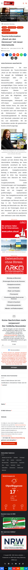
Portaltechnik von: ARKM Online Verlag (10, 557)
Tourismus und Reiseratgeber (9, 32)
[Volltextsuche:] (26, 4)
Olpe (3, 465)
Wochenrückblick (14, 350)
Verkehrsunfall (20, 467)
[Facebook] (3, 54)
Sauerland (13, 465)
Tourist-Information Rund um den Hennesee (14, 298)
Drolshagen (22, 457)
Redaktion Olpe (6, 48)
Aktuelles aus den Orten (7, 457)
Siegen (18, 465)
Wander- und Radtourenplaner (14, 308)
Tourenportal (14, 294)
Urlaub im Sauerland (14, 302)
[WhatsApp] (21, 54)
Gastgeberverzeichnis (14, 284)
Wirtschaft (4, 470)
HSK (8, 460)
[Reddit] (17, 54)
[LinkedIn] (10, 54)
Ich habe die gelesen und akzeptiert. (13, 439)
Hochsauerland (12, 27)
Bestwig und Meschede (14, 278)
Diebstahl (16, 457)
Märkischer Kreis (14, 462)
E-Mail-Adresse (6, 410)
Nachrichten (21, 462)
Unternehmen (12, 467)
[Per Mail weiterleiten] (12, 58)
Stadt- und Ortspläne (14, 291)
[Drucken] (15, 58)
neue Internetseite (14, 287)
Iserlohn (12, 460)
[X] (6, 54)
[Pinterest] (14, 54)
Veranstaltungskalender (14, 305)
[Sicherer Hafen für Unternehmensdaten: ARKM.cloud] (14, 229)
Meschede (20, 27)
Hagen (3, 460)
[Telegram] (25, 54)
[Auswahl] (2, 4)
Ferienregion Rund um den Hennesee (14, 281)
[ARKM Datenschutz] (14, 265)
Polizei (7, 465)
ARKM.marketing (14, 219)
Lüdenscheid (18, 460)
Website (3, 417)
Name (3, 404)
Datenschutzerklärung (10, 335)
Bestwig (12, 24)
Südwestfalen (4, 467)
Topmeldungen (5, 30)
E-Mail (14, 344)
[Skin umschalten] (23, 4)
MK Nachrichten (5, 462)
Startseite (6, 24)
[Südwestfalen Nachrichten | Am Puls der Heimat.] (9, 3)
